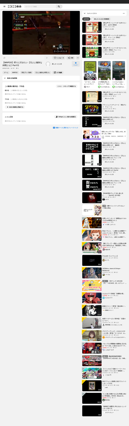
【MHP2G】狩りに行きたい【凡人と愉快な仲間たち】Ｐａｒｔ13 (114, 182)
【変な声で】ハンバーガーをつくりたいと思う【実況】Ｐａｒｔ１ (114, 49)
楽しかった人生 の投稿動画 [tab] (101, 19)
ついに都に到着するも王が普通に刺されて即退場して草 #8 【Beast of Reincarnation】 (114, 395)
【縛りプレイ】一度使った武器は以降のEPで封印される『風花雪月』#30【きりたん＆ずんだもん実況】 (114, 244)
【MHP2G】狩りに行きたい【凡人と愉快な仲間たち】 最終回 (114, 144)
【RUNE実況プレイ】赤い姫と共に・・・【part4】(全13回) (112, 194)
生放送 (15, 1)
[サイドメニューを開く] (4, 6)
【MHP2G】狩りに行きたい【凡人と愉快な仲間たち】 (114, 118)
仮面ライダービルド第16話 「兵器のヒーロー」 (113, 319)
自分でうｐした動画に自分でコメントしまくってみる (114, 382)
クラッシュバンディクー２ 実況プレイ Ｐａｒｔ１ (114, 106)
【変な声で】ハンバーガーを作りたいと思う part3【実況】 (114, 24)
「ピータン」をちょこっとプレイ (89, 83)
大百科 (27, 1)
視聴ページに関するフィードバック (67, 145)
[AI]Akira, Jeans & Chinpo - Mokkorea (111, 269)
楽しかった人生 (57, 64)
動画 (7, 1)
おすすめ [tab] (86, 19)
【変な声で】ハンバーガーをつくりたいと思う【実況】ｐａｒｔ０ (114, 93)
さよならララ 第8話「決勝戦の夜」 (113, 293)
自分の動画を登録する (16, 107)
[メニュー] (78, 58)
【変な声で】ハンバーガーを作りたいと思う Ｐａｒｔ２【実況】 (114, 36)
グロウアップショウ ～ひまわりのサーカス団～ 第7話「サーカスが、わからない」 (114, 332)
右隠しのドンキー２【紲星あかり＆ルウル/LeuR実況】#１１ (114, 219)
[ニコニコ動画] (14, 6)
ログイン (106, 1)
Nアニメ (36, 1)
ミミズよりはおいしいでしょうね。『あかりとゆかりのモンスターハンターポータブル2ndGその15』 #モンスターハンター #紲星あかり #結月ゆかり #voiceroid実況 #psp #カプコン (118, 83)
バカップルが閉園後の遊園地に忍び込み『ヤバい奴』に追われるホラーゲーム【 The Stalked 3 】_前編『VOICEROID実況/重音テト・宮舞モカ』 (114, 345)
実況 (31, 1)
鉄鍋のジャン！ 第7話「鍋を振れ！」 (114, 306)
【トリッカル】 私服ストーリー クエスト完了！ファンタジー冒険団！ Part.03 (114, 370)
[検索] (59, 6)
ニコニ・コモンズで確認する (66, 86)
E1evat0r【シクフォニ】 (110, 256)
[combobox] (40, 6)
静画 (11, 1)
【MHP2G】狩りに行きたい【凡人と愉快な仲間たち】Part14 (114, 169)
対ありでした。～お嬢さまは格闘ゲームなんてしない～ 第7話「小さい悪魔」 (114, 232)
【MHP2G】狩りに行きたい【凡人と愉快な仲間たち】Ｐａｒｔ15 (114, 157)
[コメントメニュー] (124, 13)
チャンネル (21, 1)
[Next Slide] (75, 125)
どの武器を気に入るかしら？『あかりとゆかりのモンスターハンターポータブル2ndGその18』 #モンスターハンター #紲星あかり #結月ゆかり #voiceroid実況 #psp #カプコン (104, 83)
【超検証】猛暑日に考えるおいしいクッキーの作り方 (114, 407)
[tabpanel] (104, 219)
